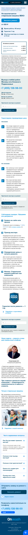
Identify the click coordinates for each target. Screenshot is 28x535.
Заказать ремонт (10, 20)
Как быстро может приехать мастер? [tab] (12, 441)
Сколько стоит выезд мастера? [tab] (10, 457)
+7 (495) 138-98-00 (15, 2)
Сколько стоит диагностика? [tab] (12, 463)
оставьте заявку (16, 227)
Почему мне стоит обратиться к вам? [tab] (9, 476)
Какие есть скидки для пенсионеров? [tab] (10, 469)
